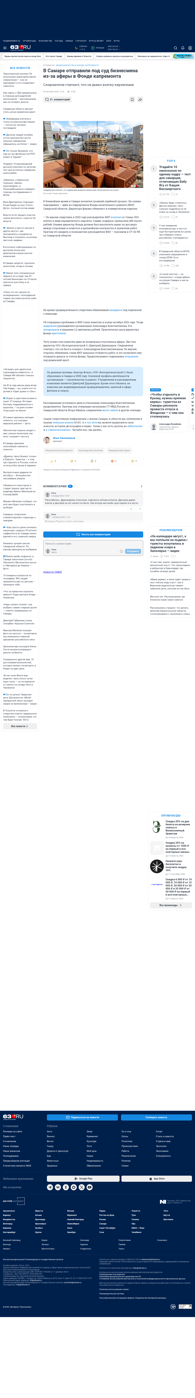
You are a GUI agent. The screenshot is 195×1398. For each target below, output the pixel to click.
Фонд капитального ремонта (59, 450)
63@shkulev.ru (36, 1280)
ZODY (108, 41)
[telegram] (50, 1187)
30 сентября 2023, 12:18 (53, 92)
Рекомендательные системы (111, 1294)
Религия (126, 1160)
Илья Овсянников (64, 438)
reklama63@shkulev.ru (150, 1259)
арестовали (59, 333)
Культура (91, 1141)
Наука (90, 1156)
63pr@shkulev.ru (140, 1268)
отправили (131, 356)
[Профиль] (190, 48)
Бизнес (51, 1136)
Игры (117, 41)
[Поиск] (175, 48)
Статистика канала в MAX (17, 1165)
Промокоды (29, 41)
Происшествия (130, 1146)
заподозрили (51, 329)
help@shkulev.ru (23, 1285)
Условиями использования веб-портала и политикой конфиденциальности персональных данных (142, 1279)
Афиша (69, 41)
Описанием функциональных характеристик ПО (120, 1277)
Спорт (159, 1131)
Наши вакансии (11, 1151)
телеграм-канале (62, 422)
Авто (49, 1131)
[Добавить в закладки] (132, 100)
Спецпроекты (163, 1156)
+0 (131, 509)
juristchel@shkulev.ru (73, 1282)
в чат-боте (90, 422)
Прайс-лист (9, 1136)
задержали (50, 325)
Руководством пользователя (112, 1274)
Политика (127, 1141)
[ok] (66, 1187)
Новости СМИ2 (52, 571)
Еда (49, 1156)
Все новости (20, 68)
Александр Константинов (91, 450)
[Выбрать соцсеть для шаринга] (140, 100)
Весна (50, 1141)
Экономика (162, 1151)
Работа (125, 1151)
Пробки (98, 48)
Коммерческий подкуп (119, 450)
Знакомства (45, 41)
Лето (89, 1146)
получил (116, 217)
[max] (74, 1187)
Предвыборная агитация (16, 1160)
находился (115, 310)
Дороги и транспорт (57, 1151)
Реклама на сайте (12, 1131)
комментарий (60, 99)
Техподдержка (10, 1156)
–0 (139, 509)
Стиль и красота (165, 1136)
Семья (125, 1165)
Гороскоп (81, 41)
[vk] (58, 1187)
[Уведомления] (182, 48)
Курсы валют (96, 41)
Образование (94, 1165)
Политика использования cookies (114, 1289)
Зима (89, 1131)
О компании (9, 1141)
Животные (53, 1160)
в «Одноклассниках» (58, 429)
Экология (161, 1146)
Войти (54, 552)
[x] (82, 1187)
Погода (59, 41)
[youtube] (90, 1187)
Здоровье (52, 1165)
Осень (125, 1136)
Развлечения (129, 1156)
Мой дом (91, 1151)
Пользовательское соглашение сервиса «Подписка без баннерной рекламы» (132, 1298)
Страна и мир (163, 1141)
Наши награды (11, 1146)
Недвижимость (11, 41)
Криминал (92, 1136)
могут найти (110, 410)
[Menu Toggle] (5, 48)
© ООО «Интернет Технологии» (17, 1307)
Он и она (126, 1131)
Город (50, 1146)
